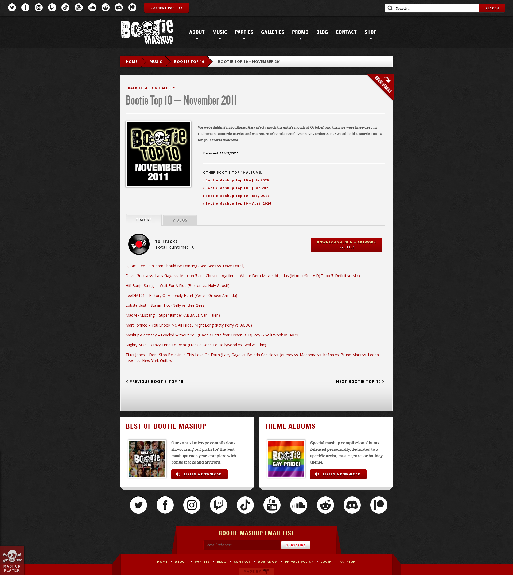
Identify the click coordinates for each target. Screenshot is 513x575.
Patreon (132, 7)
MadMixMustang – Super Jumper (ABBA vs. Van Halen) (173, 315)
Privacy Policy (299, 562)
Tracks (143, 219)
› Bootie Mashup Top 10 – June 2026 (236, 188)
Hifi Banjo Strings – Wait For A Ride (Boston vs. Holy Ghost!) (178, 285)
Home (132, 61)
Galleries (272, 32)
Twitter (12, 7)
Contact (346, 32)
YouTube (79, 7)
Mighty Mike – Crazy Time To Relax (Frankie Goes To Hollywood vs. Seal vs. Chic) (196, 344)
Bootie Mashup (147, 32)
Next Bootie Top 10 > (360, 381)
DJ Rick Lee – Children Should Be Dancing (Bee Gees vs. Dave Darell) (185, 265)
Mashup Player (12, 568)
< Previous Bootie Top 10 (154, 381)
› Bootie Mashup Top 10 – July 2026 (236, 180)
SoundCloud (92, 7)
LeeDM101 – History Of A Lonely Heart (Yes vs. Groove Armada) (181, 295)
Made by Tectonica (256, 571)
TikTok (65, 7)
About (197, 32)
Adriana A (268, 562)
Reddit (106, 7)
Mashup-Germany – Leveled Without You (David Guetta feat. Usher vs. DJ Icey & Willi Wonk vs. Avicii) (213, 334)
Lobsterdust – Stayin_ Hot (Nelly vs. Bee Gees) (166, 305)
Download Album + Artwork (346, 245)
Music (219, 32)
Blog (322, 32)
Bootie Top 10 (189, 61)
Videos (180, 220)
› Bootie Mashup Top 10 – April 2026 (237, 203)
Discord (119, 7)
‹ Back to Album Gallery (150, 88)
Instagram (39, 7)
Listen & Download (202, 474)
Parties (244, 32)
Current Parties (166, 8)
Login (326, 562)
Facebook (25, 7)
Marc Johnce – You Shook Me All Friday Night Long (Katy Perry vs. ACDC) (189, 325)
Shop (370, 32)
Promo (300, 32)
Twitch (52, 7)
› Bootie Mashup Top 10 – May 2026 (236, 195)
